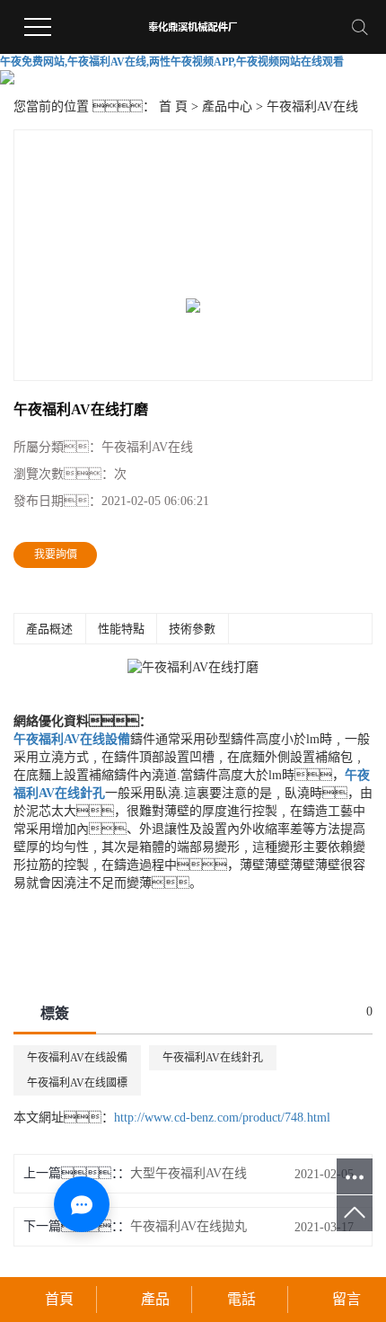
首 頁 (173, 106)
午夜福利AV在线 (312, 106)
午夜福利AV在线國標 (77, 1083)
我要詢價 (55, 554)
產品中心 (227, 106)
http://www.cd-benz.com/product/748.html (222, 1117)
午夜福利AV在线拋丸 (188, 1226)
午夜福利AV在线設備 (77, 1057)
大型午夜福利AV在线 (188, 1173)
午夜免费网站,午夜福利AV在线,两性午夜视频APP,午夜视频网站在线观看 (172, 62)
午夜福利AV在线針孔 (212, 1057)
